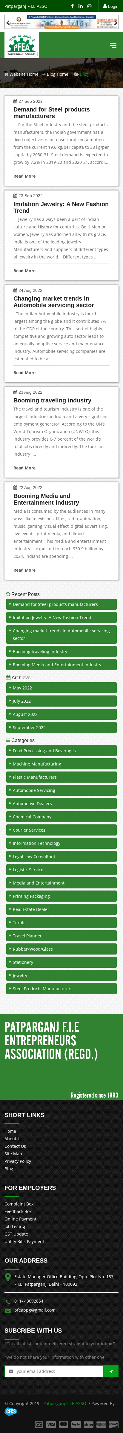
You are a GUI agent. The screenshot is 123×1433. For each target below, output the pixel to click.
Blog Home (57, 74)
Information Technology (36, 843)
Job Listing (14, 1226)
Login (113, 6)
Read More (24, 176)
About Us (13, 1138)
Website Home (23, 74)
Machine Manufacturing (37, 764)
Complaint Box (18, 1204)
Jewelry (20, 975)
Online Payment (20, 1219)
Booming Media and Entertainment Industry (57, 665)
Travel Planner (27, 936)
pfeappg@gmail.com (35, 1310)
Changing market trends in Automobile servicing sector (61, 634)
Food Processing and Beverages (44, 750)
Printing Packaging (31, 896)
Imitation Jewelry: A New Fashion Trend (52, 617)
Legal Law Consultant (34, 856)
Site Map (13, 1153)
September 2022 (29, 727)
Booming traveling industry (40, 651)
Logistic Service (28, 869)
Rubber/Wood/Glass (33, 949)
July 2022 (22, 701)
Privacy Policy (17, 1161)
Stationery (23, 962)
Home (10, 1131)
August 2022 (25, 714)
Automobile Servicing (34, 790)
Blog (8, 1169)
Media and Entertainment (38, 883)
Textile (19, 922)
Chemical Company (32, 817)
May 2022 (22, 688)
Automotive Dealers (32, 803)
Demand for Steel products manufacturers (55, 604)
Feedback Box (18, 1211)
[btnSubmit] (111, 1371)
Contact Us (15, 1146)
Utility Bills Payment (24, 1241)
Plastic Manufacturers (35, 777)
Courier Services (29, 830)
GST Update (16, 1234)
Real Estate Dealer (31, 909)
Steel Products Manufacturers (43, 988)
